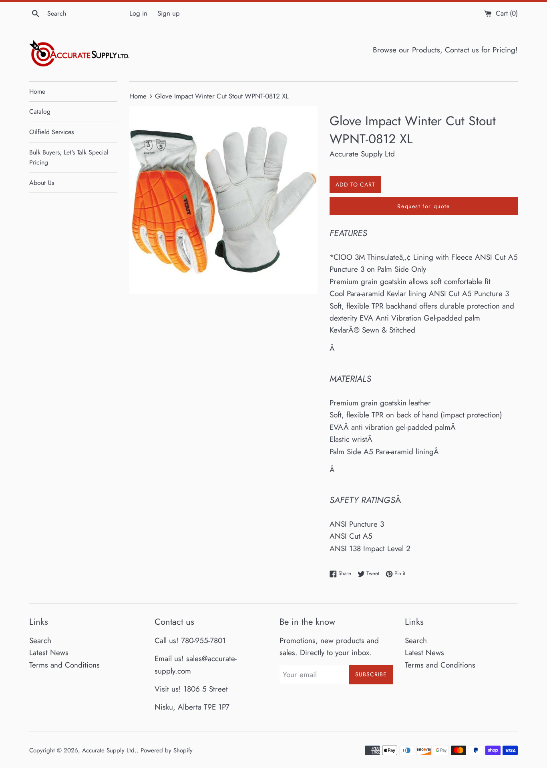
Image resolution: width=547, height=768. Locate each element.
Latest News (48, 652)
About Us (41, 182)
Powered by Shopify (167, 750)
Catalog (39, 111)
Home (37, 91)
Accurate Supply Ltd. (109, 750)
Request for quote (423, 206)
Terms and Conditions (64, 665)
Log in (138, 13)
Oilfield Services (51, 131)
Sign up (168, 13)
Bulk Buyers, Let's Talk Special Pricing (69, 157)
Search (40, 640)
